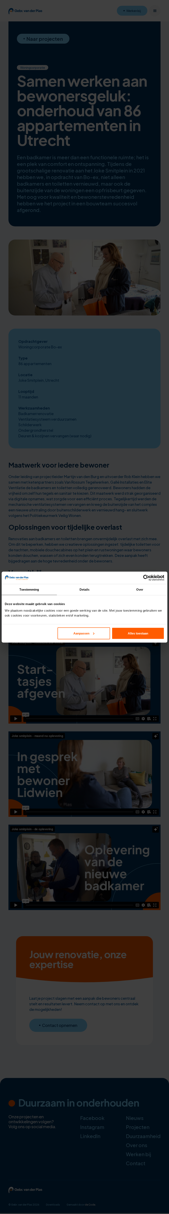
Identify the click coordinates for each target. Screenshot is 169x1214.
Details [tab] (85, 589)
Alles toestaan (138, 633)
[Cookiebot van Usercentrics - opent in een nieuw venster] (146, 578)
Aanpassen (81, 633)
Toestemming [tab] (29, 589)
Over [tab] (139, 589)
